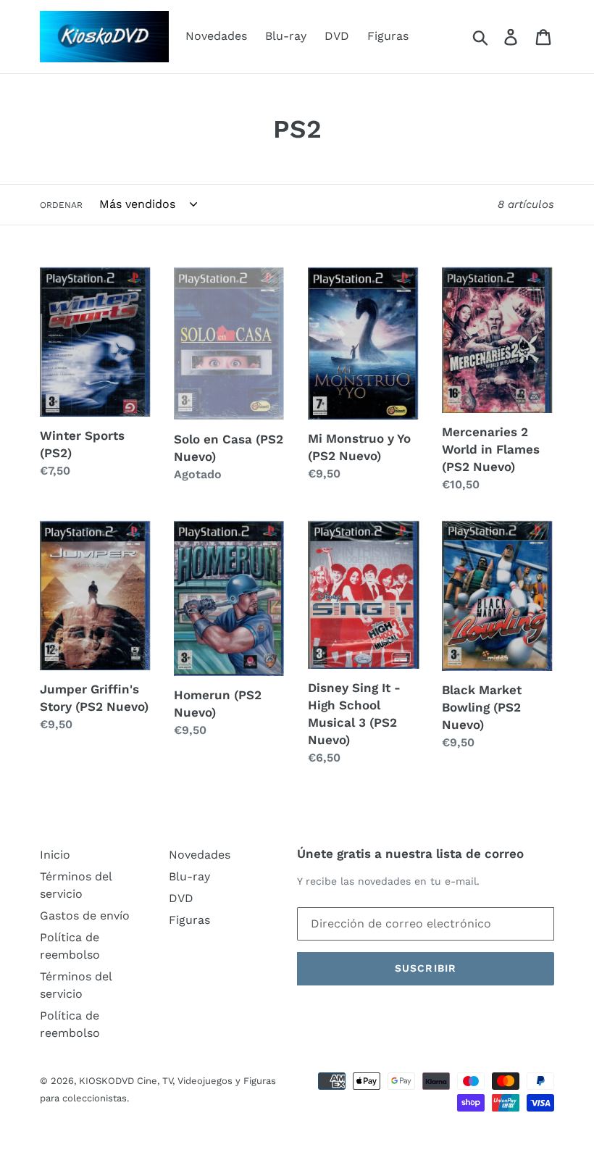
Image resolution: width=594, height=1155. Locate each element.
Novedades (216, 36)
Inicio (55, 855)
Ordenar (61, 205)
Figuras (388, 36)
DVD (337, 36)
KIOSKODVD (106, 1080)
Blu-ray (285, 36)
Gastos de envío (85, 915)
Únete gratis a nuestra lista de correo (410, 853)
